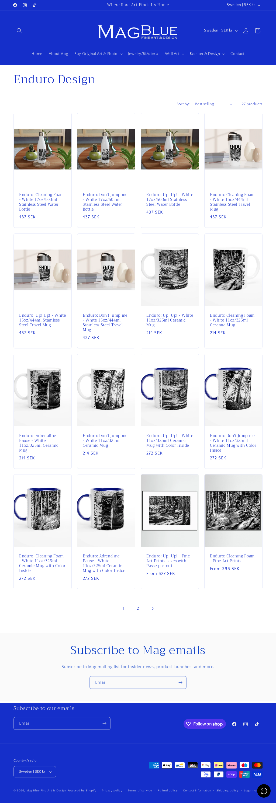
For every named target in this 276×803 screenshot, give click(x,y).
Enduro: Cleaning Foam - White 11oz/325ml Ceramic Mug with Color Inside (42, 564)
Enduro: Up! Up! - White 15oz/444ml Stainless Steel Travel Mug (42, 320)
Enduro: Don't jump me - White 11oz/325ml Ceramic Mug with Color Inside (233, 443)
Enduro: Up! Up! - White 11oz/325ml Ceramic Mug (169, 320)
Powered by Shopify (82, 790)
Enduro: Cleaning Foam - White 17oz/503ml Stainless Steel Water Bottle (41, 202)
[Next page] (152, 609)
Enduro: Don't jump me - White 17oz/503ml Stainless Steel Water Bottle (105, 202)
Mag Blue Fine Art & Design (46, 790)
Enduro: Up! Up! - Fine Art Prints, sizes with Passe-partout (168, 561)
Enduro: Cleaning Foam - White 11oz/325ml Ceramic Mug (232, 320)
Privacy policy (112, 790)
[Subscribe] (180, 682)
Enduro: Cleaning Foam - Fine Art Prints (232, 559)
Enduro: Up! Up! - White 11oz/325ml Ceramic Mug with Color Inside (169, 440)
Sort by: (183, 104)
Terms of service (140, 790)
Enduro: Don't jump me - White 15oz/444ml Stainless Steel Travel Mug (105, 323)
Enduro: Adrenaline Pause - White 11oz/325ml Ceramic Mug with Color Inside (104, 564)
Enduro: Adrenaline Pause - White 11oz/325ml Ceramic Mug (38, 443)
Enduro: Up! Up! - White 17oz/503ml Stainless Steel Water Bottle (169, 200)
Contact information (197, 790)
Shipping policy (227, 790)
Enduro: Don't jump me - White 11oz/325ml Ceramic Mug (105, 440)
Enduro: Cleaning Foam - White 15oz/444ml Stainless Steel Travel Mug (232, 202)
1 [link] (123, 608)
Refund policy (167, 790)
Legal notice (252, 790)
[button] (19, 31)
